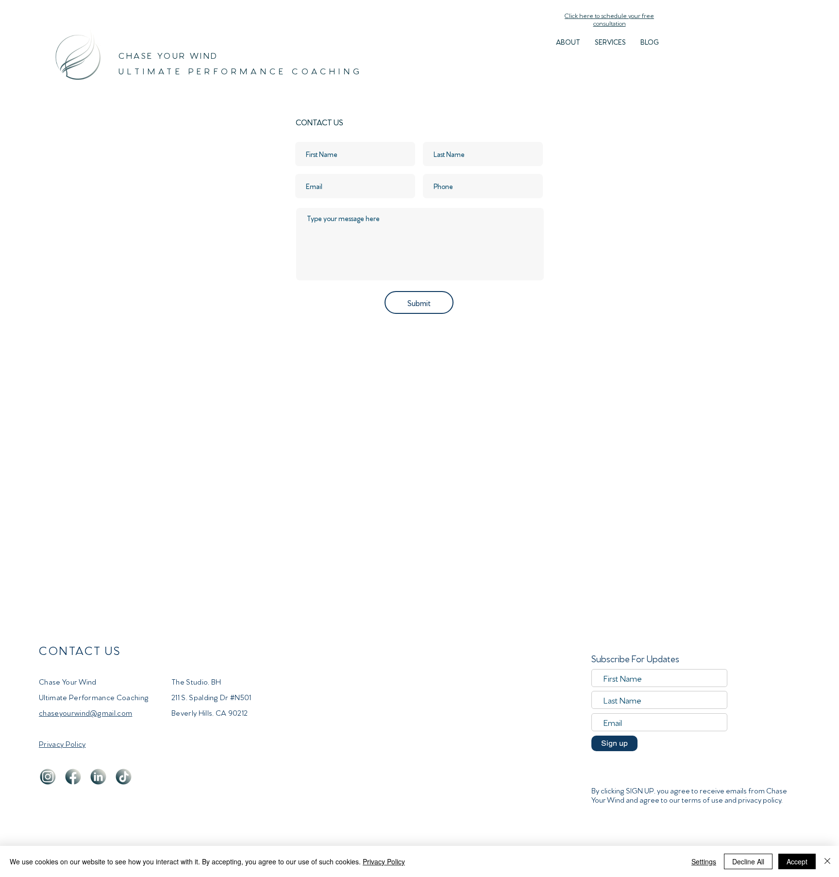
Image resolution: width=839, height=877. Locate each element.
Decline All (748, 861)
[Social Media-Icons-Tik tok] (124, 777)
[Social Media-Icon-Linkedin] (98, 777)
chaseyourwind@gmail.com (85, 712)
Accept (797, 861)
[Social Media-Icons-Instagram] (48, 777)
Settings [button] (703, 861)
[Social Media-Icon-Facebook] (73, 777)
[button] (610, 42)
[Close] (827, 861)
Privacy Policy (384, 861)
